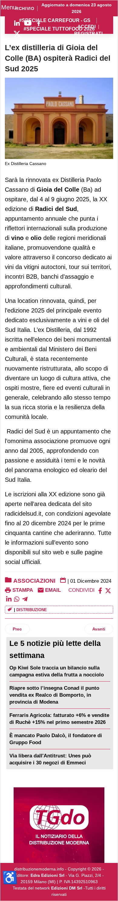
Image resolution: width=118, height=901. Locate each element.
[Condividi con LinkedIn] (9, 598)
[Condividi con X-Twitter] (108, 590)
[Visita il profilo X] (17, 33)
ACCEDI (86, 26)
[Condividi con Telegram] (25, 598)
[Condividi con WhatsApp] (17, 598)
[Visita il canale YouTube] (27, 23)
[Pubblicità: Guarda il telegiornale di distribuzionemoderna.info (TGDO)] (59, 825)
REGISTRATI (88, 33)
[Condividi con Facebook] (100, 590)
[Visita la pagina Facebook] (38, 23)
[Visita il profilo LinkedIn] (17, 23)
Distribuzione (31, 610)
